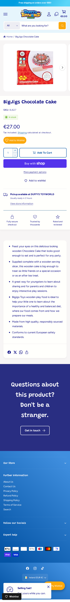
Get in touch (32, 430)
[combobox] (44, 25)
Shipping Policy (11, 500)
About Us (8, 481)
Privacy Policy (10, 491)
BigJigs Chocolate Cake (27, 36)
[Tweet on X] (15, 352)
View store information (21, 203)
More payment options (35, 172)
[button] (5, 14)
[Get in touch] (56, 14)
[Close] (48, 586)
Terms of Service (12, 504)
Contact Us (9, 486)
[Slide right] (62, 67)
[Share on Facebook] (9, 352)
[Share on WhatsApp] (21, 352)
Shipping (22, 132)
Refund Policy (10, 495)
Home (9, 36)
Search (7, 509)
